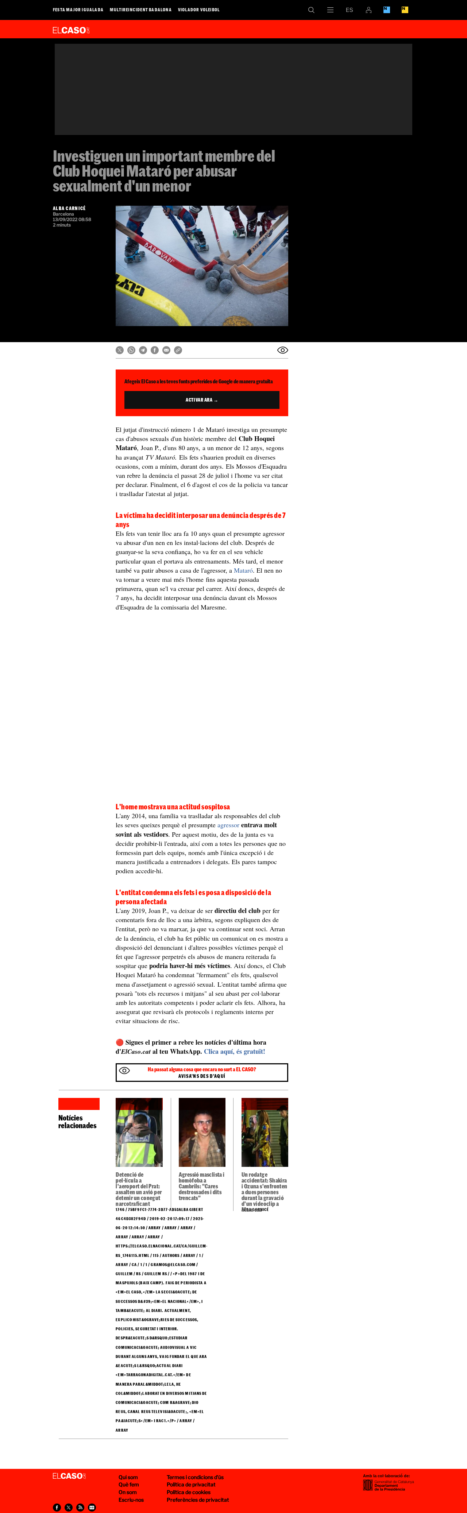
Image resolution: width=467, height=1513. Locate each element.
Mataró (243, 570)
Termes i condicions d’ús (195, 1477)
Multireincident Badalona (141, 9)
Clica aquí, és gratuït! (234, 1051)
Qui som (128, 1477)
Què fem (129, 1484)
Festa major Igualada (78, 9)
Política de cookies (189, 1492)
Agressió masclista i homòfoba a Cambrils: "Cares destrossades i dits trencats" (202, 1186)
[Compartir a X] (120, 350)
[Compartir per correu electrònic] (166, 350)
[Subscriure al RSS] (80, 1508)
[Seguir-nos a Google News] (92, 1508)
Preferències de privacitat (198, 1500)
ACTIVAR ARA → (202, 399)
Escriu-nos (131, 1500)
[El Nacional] (405, 10)
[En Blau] (387, 10)
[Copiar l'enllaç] (178, 350)
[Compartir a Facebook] (155, 350)
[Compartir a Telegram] (143, 350)
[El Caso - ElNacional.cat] (69, 1476)
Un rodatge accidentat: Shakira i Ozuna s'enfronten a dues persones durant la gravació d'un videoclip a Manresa (264, 1192)
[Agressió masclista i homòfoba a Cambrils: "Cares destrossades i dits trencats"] (202, 1135)
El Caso (71, 28)
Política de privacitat (191, 1484)
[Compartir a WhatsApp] (131, 350)
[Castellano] (349, 10)
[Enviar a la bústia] (282, 350)
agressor (228, 824)
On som (128, 1492)
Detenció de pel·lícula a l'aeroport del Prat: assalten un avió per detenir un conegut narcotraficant (139, 1189)
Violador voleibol (199, 9)
